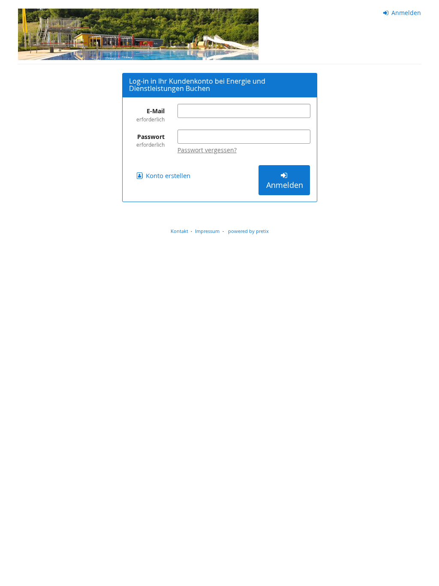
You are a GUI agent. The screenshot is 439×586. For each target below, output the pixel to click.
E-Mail (150, 114)
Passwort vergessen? (207, 150)
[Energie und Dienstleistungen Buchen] (138, 34)
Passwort (150, 140)
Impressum (207, 231)
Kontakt (179, 231)
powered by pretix (248, 231)
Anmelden (405, 13)
